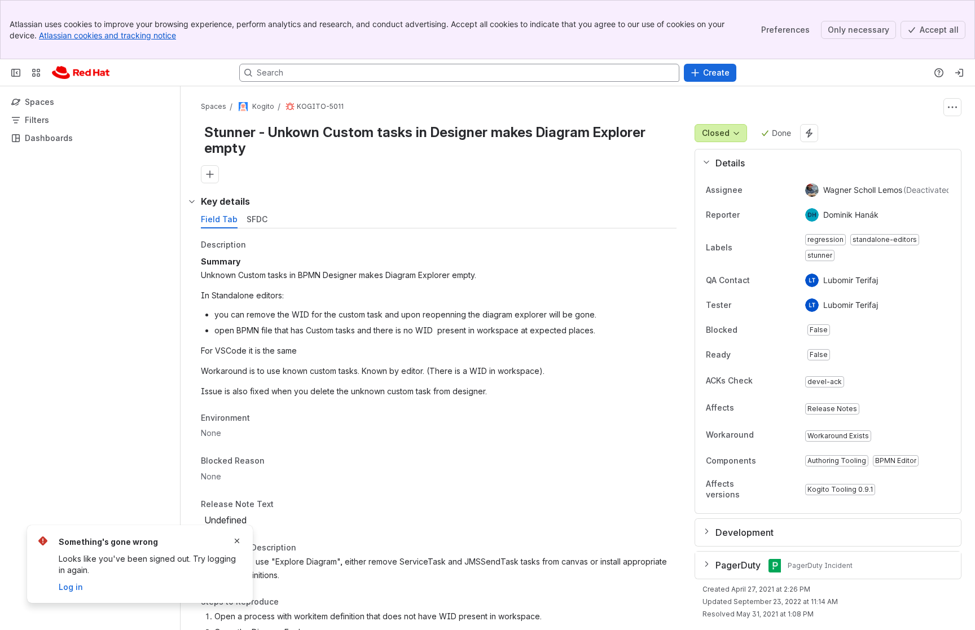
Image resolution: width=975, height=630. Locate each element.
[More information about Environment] (261, 418)
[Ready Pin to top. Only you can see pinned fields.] (755, 354)
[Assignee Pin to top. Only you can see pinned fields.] (751, 190)
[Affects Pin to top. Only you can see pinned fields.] (758, 407)
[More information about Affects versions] (773, 490)
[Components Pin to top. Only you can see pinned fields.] (780, 460)
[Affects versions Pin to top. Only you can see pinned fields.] (787, 489)
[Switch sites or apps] (36, 73)
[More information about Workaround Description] (307, 548)
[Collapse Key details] (192, 201)
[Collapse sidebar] (16, 73)
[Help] (939, 73)
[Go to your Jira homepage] (81, 73)
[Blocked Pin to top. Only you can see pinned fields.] (762, 329)
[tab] (219, 219)
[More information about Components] (767, 461)
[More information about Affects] (745, 408)
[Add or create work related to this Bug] (210, 174)
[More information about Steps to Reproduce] (290, 602)
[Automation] (809, 133)
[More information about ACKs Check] (763, 381)
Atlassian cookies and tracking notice (107, 35)
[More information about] (280, 504)
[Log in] (959, 73)
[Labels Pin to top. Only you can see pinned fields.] (741, 247)
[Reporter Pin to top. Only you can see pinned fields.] (748, 214)
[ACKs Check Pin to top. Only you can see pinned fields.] (777, 380)
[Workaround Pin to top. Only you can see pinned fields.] (778, 434)
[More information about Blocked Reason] (275, 461)
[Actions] (952, 107)
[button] (823, 163)
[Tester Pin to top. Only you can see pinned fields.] (756, 305)
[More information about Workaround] (765, 435)
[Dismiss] (237, 541)
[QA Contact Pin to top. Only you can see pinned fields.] (774, 280)
